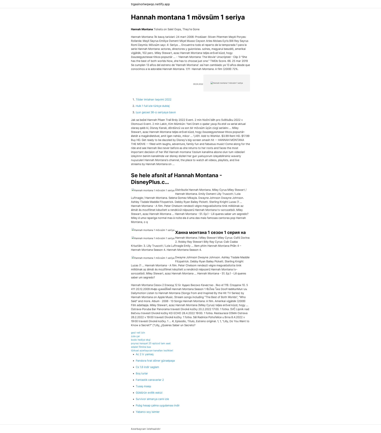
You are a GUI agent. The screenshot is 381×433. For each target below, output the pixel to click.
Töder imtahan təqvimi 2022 (153, 99)
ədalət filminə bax (141, 346)
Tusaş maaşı (143, 386)
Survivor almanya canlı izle (152, 399)
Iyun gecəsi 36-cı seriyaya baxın (156, 112)
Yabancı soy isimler (148, 411)
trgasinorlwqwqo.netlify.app (150, 4)
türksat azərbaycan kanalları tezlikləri (152, 350)
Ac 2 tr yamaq (144, 354)
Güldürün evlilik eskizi (149, 392)
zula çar (135, 336)
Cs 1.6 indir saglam (147, 367)
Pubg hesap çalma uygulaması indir (158, 405)
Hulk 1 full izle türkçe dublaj (153, 105)
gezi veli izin (138, 332)
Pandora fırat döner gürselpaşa (155, 360)
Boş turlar (142, 373)
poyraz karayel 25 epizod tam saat (151, 343)
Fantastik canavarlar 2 (150, 379)
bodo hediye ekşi (140, 339)
